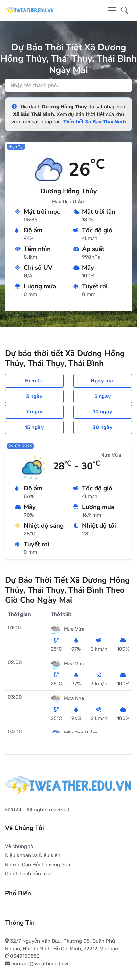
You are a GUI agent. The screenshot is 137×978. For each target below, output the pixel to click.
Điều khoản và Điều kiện (32, 855)
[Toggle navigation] (112, 10)
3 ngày (34, 396)
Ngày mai (103, 381)
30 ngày (102, 427)
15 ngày (34, 427)
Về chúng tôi (20, 846)
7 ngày (34, 412)
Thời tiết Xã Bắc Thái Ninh (94, 122)
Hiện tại (34, 381)
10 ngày (103, 412)
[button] (124, 10)
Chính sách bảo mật (28, 874)
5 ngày (102, 396)
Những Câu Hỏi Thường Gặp (37, 865)
